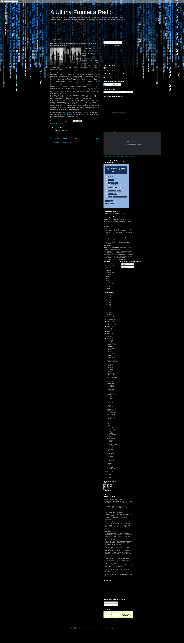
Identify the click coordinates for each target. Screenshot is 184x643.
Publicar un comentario (60, 130)
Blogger (111, 628)
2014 (107, 300)
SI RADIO (106, 227)
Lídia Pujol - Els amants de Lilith (112, 361)
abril (108, 336)
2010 (107, 310)
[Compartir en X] (77, 121)
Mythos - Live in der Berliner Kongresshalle (111, 410)
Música (107, 268)
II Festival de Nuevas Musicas (110, 455)
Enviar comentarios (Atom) (65, 142)
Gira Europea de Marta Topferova (114, 512)
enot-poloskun (93, 628)
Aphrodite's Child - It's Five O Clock (115, 506)
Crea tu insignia (114, 76)
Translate (116, 45)
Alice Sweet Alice (111, 414)
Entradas (124, 264)
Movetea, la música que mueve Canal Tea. (115, 238)
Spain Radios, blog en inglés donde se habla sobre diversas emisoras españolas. (118, 248)
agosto (109, 326)
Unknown (108, 67)
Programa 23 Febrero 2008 (111, 374)
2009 (107, 312)
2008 (107, 314)
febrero (109, 341)
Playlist (107, 274)
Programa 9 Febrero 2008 (111, 428)
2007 (107, 475)
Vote (124, 203)
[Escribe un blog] (75, 121)
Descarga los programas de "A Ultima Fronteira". (117, 219)
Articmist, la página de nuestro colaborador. (116, 225)
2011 (107, 307)
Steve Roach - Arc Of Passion (112, 444)
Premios (107, 280)
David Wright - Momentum (110, 389)
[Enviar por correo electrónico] (73, 121)
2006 (107, 477)
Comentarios (125, 267)
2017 (107, 295)
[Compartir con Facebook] (79, 121)
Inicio (77, 139)
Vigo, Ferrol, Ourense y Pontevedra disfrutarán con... (110, 461)
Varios (106, 286)
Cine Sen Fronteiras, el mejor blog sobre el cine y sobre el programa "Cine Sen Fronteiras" (117, 229)
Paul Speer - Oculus (110, 370)
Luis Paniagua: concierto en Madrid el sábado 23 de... (112, 405)
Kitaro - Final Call (110, 539)
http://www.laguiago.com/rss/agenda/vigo (115, 213)
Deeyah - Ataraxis (111, 381)
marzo (109, 338)
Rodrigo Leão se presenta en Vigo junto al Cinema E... (111, 419)
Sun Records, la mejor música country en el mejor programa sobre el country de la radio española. (117, 251)
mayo (108, 333)
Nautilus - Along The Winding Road (111, 449)
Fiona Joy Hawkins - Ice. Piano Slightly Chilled (111, 434)
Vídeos (107, 288)
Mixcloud (132, 156)
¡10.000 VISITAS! (111, 357)
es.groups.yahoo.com (122, 617)
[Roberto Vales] (104, 78)
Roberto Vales (107, 76)
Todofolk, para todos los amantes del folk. (115, 259)
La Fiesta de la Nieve (111, 424)
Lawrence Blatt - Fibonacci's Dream (111, 440)
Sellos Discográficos (110, 283)
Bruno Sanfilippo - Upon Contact (114, 499)
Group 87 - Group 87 (110, 563)
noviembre (110, 319)
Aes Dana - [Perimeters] (111, 522)
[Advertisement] (84, 31)
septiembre (110, 324)
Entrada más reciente (58, 139)
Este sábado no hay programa (111, 343)
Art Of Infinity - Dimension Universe (111, 398)
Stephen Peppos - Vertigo (112, 378)
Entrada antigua (93, 139)
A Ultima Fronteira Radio (81, 12)
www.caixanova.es (66, 112)
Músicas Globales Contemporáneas (113, 240)
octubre (109, 321)
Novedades (108, 272)
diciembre (110, 316)
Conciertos (59, 123)
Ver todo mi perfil (108, 70)
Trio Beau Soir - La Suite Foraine (114, 557)
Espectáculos (109, 266)
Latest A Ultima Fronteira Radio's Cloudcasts (116, 156)
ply (106, 278)
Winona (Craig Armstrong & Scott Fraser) (111, 385)
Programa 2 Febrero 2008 (111, 467)
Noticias (107, 270)
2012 (107, 305)
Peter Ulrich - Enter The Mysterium (110, 365)
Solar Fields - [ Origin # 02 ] (112, 531)
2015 (107, 297)
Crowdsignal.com (110, 203)
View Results (109, 201)
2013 (107, 302)
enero (108, 471)
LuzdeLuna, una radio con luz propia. (114, 236)
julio (108, 329)
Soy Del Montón (108, 245)
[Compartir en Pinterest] (81, 121)
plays (106, 276)
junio (108, 331)
